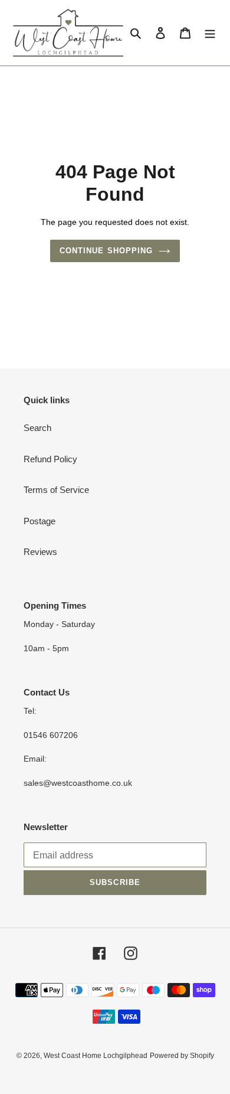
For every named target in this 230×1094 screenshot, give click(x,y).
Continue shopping (106, 250)
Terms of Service (56, 490)
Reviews (40, 552)
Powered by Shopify (182, 1055)
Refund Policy (50, 459)
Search (37, 428)
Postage (39, 521)
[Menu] (210, 32)
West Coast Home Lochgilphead (95, 1055)
